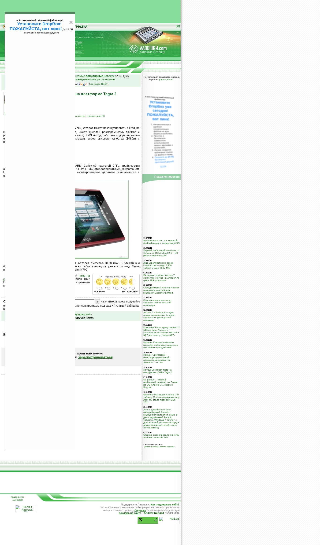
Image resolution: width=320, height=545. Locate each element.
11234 (163, 166)
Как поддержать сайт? (165, 504)
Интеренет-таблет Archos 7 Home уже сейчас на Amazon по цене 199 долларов (161, 278)
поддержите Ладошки (18, 498)
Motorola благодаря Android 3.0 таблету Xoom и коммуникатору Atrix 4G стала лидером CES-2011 (161, 398)
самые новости (95, 76)
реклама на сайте (130, 513)
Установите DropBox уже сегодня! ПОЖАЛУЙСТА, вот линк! (160, 110)
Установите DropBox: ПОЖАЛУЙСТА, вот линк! (36, 26)
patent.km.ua (166, 79)
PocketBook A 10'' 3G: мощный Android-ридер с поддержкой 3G (161, 241)
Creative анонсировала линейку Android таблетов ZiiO (161, 436)
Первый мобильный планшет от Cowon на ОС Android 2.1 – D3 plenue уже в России (161, 253)
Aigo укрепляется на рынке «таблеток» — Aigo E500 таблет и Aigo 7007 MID (158, 265)
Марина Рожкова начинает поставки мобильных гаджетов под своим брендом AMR (160, 345)
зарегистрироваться (95, 357)
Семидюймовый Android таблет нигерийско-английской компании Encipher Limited (161, 290)
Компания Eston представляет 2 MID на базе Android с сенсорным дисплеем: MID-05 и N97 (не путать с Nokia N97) (161, 331)
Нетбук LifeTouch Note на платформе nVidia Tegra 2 (158, 371)
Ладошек (159, 447)
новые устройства (75, 116)
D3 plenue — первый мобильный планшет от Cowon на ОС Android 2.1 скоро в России (160, 383)
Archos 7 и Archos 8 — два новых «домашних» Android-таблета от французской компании (159, 316)
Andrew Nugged (154, 513)
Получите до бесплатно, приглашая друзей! (164, 159)
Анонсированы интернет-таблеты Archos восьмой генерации (157, 302)
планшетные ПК (96, 116)
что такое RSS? (99, 84)
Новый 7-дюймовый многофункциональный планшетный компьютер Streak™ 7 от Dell (157, 359)
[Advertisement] (90, 10)
